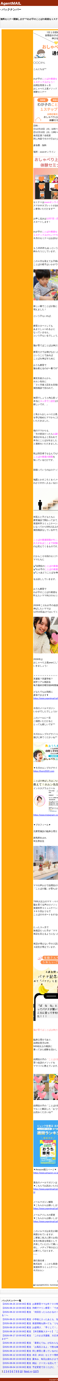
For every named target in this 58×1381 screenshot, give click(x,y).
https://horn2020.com (43, 771)
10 (21, 1371)
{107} (36, 1371)
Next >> (28, 1371)
